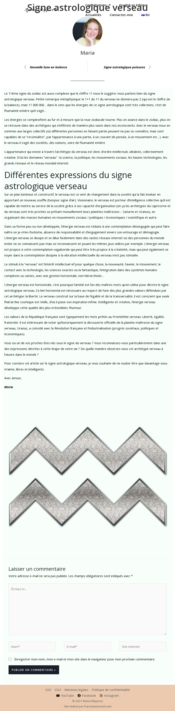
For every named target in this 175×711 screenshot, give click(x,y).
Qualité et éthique (133, 5)
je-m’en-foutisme (30, 232)
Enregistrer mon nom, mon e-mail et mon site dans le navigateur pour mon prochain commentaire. (84, 659)
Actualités (93, 15)
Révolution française (68, 328)
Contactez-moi (121, 15)
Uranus (22, 328)
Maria (8, 387)
